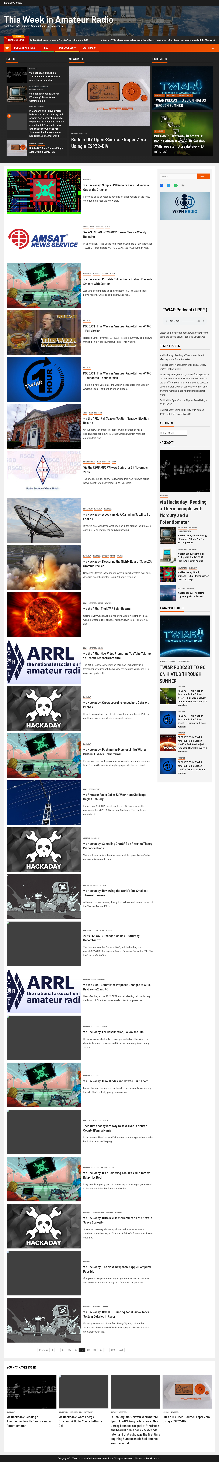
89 (94, 1350)
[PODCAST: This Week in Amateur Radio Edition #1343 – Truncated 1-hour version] (44, 379)
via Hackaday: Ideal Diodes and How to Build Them (115, 1081)
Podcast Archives (24, 48)
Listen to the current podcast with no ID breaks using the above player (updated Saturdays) (184, 334)
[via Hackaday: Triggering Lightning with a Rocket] (168, 593)
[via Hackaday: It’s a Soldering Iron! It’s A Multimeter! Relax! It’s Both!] (44, 1179)
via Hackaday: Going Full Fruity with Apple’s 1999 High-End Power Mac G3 (191, 557)
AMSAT (86, 227)
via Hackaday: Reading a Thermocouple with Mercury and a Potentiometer (44, 76)
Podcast (171, 95)
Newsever (140, 1458)
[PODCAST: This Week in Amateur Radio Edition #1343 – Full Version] (44, 332)
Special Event (94, 789)
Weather (108, 603)
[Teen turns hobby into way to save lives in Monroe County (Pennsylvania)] (44, 1132)
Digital (86, 885)
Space (107, 227)
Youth (105, 1120)
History (32, 106)
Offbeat (92, 129)
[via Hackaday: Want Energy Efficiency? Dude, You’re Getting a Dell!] (17, 94)
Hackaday (33, 68)
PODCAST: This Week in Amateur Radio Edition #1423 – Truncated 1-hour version (192, 767)
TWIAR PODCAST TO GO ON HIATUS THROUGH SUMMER (183, 674)
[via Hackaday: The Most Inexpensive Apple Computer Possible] (44, 1273)
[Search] (213, 48)
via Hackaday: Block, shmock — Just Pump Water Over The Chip (193, 576)
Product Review (36, 89)
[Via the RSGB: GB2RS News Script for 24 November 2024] (44, 473)
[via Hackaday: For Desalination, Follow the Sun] (44, 1038)
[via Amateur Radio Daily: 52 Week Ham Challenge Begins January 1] (44, 802)
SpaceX (119, 556)
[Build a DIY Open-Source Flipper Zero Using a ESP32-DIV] (17, 148)
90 (101, 1350)
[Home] (7, 48)
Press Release (185, 95)
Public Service (95, 1120)
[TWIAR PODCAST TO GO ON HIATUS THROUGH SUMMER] (182, 88)
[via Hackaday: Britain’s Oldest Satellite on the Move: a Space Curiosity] (44, 1226)
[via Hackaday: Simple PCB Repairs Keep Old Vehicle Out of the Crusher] (44, 191)
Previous (43, 1350)
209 (113, 1350)
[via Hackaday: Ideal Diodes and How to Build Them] (44, 1085)
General (32, 144)
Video (100, 648)
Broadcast (88, 509)
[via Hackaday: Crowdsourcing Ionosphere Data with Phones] (44, 708)
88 (88, 1350)
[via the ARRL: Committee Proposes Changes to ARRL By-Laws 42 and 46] (44, 990)
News (92, 227)
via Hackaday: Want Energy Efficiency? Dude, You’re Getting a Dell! (44, 97)
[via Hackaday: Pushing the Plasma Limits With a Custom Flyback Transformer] (44, 755)
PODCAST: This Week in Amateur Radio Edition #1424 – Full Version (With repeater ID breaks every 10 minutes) (192, 698)
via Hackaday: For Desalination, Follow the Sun (113, 1032)
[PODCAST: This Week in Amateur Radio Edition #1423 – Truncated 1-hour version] (168, 766)
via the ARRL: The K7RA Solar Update (107, 608)
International (89, 462)
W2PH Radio (89, 48)
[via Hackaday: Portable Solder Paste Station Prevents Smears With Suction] (44, 285)
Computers (34, 86)
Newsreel (41, 106)
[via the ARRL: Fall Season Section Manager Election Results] (44, 426)
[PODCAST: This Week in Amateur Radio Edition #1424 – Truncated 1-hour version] (168, 719)
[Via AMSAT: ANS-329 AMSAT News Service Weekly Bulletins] (44, 238)
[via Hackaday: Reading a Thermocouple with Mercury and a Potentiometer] (17, 75)
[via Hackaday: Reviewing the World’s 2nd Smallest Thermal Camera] (44, 896)
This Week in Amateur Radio (59, 19)
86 (76, 1350)
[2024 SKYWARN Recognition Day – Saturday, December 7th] (44, 943)
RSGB (114, 462)
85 (69, 1350)
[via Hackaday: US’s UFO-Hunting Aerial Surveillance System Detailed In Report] (44, 1320)
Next (121, 1350)
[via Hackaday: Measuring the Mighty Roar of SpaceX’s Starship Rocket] (44, 567)
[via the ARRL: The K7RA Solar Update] (44, 614)
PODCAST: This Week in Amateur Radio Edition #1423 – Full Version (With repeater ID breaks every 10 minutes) (192, 744)
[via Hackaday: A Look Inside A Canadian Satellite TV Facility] (44, 520)
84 (63, 1350)
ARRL (85, 413)
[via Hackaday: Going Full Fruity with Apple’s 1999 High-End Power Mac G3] (168, 555)
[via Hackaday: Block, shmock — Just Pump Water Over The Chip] (168, 574)
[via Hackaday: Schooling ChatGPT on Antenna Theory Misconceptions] (44, 849)
